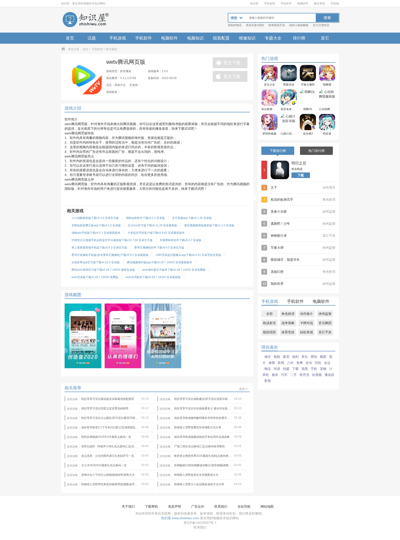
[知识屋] (85, 20)
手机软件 (286, 3)
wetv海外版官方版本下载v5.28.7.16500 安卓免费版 (174, 269)
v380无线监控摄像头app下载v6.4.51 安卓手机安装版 (188, 255)
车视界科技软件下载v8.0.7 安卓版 (180, 240)
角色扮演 (287, 314)
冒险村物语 (235, 25)
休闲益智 (325, 314)
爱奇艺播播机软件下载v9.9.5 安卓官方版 (159, 247)
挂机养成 (306, 332)
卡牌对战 (306, 323)
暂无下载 (232, 63)
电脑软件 (302, 3)
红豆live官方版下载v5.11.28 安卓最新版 (152, 225)
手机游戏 (269, 3)
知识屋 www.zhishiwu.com (180, 518)
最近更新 (319, 3)
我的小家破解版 (299, 25)
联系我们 (220, 506)
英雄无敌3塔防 (255, 25)
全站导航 (244, 506)
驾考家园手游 (276, 25)
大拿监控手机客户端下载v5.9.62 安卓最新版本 (156, 232)
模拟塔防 (269, 332)
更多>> (243, 389)
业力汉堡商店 (321, 25)
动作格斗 (306, 314)
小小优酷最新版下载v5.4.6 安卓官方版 (95, 218)
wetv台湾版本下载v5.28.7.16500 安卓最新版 (153, 277)
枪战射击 (269, 323)
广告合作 (197, 506)
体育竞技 (287, 332)
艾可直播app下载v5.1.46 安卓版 (192, 218)
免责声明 (174, 506)
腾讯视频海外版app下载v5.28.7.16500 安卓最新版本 (159, 262)
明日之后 (298, 163)
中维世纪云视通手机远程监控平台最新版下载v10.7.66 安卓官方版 (112, 240)
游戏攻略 (72, 399)
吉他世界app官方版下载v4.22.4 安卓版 (96, 262)
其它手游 (325, 332)
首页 (70, 38)
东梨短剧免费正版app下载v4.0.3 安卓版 (96, 225)
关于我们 (128, 506)
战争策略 (287, 323)
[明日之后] (280, 170)
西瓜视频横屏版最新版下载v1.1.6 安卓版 (209, 225)
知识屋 (254, 3)
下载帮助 (151, 506)
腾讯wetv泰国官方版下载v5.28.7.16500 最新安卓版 (103, 269)
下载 (300, 175)
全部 (269, 314)
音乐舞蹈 (325, 323)
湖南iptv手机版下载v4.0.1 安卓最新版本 (96, 232)
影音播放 (111, 49)
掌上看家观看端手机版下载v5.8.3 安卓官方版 (99, 247)
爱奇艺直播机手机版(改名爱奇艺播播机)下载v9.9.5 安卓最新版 (110, 255)
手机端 (335, 3)
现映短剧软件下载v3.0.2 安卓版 (145, 218)
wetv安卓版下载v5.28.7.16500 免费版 (95, 277)
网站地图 (267, 506)
